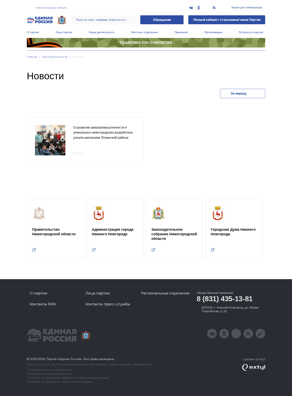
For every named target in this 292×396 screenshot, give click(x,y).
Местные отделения (144, 32)
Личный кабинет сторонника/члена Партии (226, 20)
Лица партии (64, 32)
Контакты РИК (43, 304)
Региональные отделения (165, 293)
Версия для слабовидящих (246, 7)
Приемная (181, 32)
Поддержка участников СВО (146, 42)
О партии (33, 32)
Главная (32, 56)
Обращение (162, 20)
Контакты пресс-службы (107, 304)
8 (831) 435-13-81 (225, 299)
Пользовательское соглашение (49, 370)
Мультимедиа (213, 32)
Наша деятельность (102, 32)
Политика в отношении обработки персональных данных (68, 378)
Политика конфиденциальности (50, 374)
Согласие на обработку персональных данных (60, 381)
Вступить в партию (251, 32)
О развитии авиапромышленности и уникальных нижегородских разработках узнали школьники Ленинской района (103, 132)
